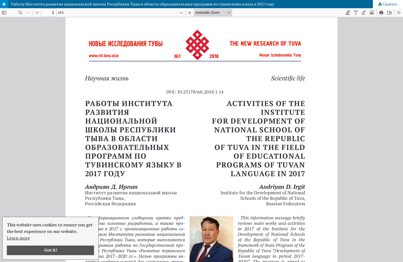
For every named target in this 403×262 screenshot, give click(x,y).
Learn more (18, 238)
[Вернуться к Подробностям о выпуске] (4, 4)
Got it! (50, 250)
